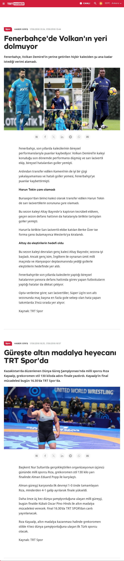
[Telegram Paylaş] (70, 137)
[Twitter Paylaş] (54, 137)
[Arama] (95, 3)
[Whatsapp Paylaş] (79, 137)
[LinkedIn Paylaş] (62, 137)
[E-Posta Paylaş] (87, 137)
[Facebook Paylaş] (45, 137)
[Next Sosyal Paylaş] (37, 137)
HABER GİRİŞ (21, 29)
